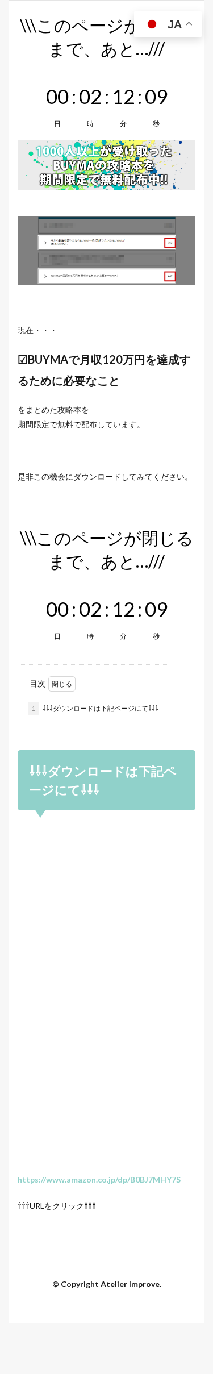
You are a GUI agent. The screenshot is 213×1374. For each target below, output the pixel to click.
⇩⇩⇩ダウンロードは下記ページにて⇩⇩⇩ (94, 708)
